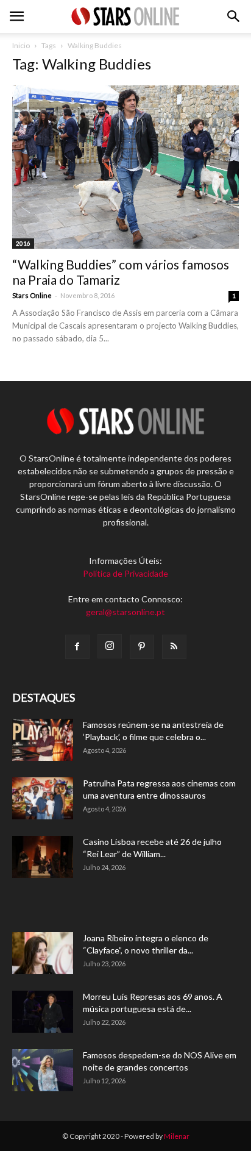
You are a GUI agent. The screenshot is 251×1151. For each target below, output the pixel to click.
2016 (23, 243)
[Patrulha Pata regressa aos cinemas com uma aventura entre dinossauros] (42, 798)
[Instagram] (109, 646)
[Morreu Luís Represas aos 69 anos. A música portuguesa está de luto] (42, 1012)
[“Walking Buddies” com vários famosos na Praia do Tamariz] (125, 167)
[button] (234, 16)
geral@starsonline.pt (125, 612)
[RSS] (174, 647)
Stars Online (32, 295)
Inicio (21, 45)
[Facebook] (77, 647)
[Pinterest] (142, 647)
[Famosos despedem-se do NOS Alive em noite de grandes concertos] (42, 1070)
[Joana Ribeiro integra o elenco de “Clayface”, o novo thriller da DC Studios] (42, 953)
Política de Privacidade (125, 573)
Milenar (176, 1136)
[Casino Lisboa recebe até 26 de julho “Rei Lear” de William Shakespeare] (42, 857)
